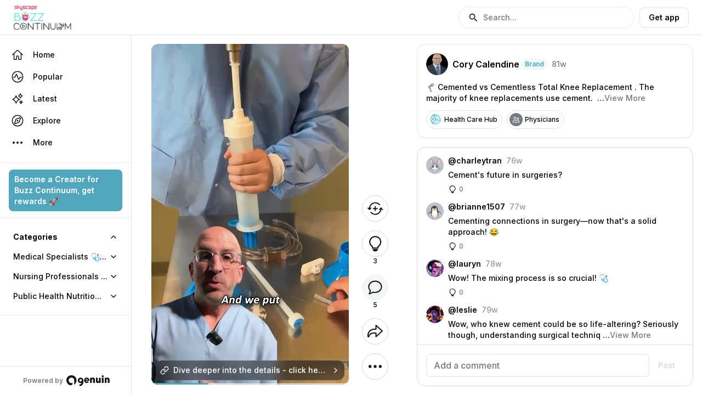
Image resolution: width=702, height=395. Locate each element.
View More (625, 98)
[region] (250, 384)
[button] (546, 18)
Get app (664, 17)
